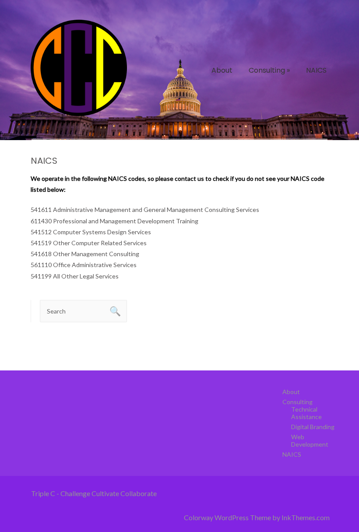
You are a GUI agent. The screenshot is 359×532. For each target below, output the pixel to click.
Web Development (309, 440)
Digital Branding (312, 426)
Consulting (269, 70)
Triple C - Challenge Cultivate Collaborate (94, 493)
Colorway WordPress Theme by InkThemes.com (257, 517)
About (221, 70)
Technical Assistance (306, 412)
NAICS (316, 70)
